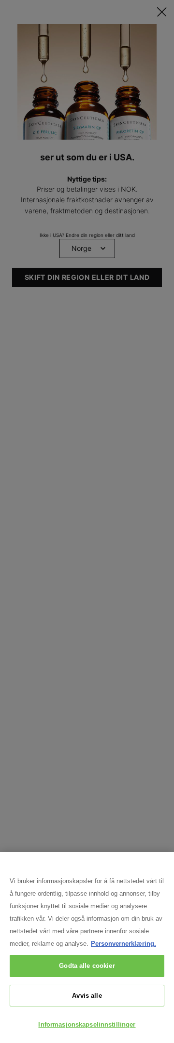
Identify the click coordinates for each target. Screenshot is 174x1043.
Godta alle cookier (87, 965)
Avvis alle (87, 995)
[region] (87, 947)
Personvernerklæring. (123, 943)
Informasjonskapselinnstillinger (86, 1024)
